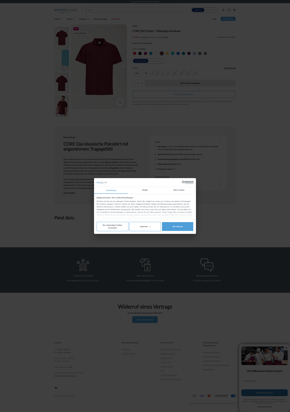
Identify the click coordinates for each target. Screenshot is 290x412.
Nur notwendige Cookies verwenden (112, 226)
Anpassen (144, 226)
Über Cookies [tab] (179, 190)
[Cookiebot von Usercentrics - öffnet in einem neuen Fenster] (183, 182)
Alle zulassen (177, 226)
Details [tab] (145, 190)
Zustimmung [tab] (111, 190)
